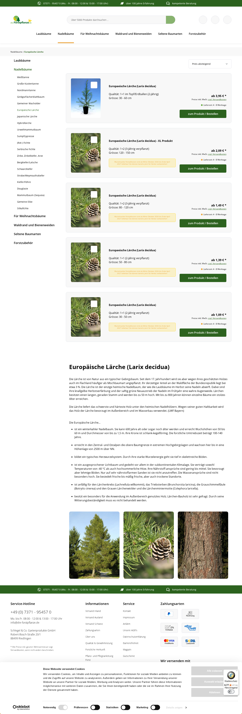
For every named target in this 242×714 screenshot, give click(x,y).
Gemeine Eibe (24, 201)
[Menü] (237, 671)
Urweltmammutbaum (29, 129)
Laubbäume (22, 60)
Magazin (127, 649)
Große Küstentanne (28, 83)
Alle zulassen (214, 670)
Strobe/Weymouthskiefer (30, 175)
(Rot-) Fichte (23, 142)
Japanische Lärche (27, 116)
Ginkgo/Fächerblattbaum (30, 96)
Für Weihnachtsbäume (30, 216)
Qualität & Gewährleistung (98, 643)
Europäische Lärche (28, 110)
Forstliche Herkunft (95, 649)
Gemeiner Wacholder (28, 103)
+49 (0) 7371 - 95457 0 (31, 612)
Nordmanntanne (26, 90)
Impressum (129, 617)
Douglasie (22, 188)
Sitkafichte (22, 208)
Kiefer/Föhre (24, 182)
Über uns (90, 636)
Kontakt (127, 611)
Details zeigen (174, 707)
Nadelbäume (23, 69)
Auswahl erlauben (214, 681)
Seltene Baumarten (27, 234)
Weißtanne (23, 77)
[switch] (95, 707)
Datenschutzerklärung (134, 636)
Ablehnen (214, 692)
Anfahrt (126, 623)
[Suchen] (170, 20)
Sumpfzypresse (25, 136)
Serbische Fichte (26, 149)
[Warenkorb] (215, 20)
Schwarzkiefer (25, 169)
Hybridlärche (24, 123)
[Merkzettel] (203, 20)
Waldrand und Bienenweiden (34, 225)
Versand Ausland (94, 617)
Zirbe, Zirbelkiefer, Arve (30, 155)
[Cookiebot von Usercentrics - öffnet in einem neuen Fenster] (21, 707)
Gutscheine (129, 655)
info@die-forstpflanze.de (25, 622)
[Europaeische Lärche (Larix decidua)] (148, 98)
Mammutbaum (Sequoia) (30, 195)
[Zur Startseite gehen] (37, 20)
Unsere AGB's (130, 630)
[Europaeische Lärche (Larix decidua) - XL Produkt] (148, 153)
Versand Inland (93, 611)
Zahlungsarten (92, 630)
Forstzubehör (23, 243)
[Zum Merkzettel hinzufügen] (94, 85)
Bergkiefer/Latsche (27, 162)
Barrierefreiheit (130, 643)
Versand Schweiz (94, 623)
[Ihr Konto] (227, 20)
